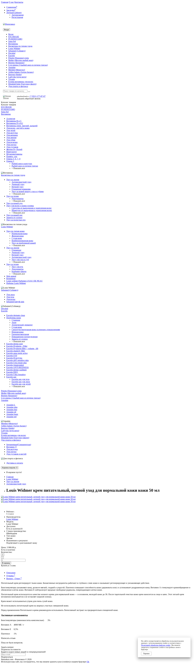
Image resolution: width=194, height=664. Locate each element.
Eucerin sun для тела (20, 379)
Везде (10, 34)
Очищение (16, 250)
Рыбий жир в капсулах (22, 163)
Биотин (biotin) (15, 74)
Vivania (11, 79)
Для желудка (12, 133)
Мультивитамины (14, 154)
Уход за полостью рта (15, 220)
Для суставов (12, 147)
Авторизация (17, 15)
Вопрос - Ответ (14, 578)
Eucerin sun (11, 377)
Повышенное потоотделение (25, 337)
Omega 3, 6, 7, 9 (13, 159)
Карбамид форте (19, 271)
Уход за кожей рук (14, 203)
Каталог (8, 105)
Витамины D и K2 (14, 123)
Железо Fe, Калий (14, 149)
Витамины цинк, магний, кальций (21, 126)
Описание (10, 573)
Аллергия (10, 118)
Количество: (6, 552)
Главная (4, 2)
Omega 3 (10, 161)
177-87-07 (37, 96)
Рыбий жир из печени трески (25, 166)
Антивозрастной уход (21, 182)
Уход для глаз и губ (20, 259)
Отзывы (10, 576)
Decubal (11, 53)
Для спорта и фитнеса (18, 86)
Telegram (6, 98)
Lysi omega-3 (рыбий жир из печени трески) (28, 65)
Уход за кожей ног (14, 215)
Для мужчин (12, 142)
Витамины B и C (14, 121)
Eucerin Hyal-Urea (14, 358)
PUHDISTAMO (15, 39)
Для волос (10, 299)
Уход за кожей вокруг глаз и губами (28, 191)
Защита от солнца (14, 217)
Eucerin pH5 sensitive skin (17, 360)
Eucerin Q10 (11, 355)
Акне (14, 322)
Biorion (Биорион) (16, 63)
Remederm (10, 278)
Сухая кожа (17, 238)
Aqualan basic (12, 414)
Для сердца (11, 145)
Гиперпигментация (20, 334)
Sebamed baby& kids (15, 302)
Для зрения (11, 137)
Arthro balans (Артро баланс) (21, 72)
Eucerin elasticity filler (15, 351)
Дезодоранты (17, 198)
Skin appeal (11, 276)
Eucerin (11, 55)
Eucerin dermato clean (15, 315)
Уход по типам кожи (15, 231)
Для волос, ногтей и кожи (18, 128)
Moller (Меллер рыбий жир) (20, 60)
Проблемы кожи (13, 318)
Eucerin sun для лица (21, 382)
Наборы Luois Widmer (16, 283)
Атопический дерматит (22, 325)
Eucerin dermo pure (14, 344)
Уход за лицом (12, 179)
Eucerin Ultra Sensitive (16, 374)
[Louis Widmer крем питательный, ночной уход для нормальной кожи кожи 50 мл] (38, 497)
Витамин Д (11, 447)
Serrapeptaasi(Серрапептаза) (18, 444)
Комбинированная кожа (22, 241)
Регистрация (17, 17)
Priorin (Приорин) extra (18, 58)
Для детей (10, 130)
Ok (88, 662)
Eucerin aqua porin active (17, 353)
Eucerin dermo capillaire (16, 370)
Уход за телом (12, 196)
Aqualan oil (11, 412)
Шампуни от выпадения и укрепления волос (32, 210)
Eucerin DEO (12, 372)
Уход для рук (17, 267)
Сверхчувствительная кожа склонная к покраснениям (36, 329)
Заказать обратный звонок (29, 98)
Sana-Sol (12, 41)
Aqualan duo (11, 409)
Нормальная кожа (19, 233)
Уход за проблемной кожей (24, 243)
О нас (11, 2)
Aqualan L (10, 405)
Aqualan (11, 67)
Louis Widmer (14, 48)
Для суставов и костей (16, 454)
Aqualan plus (11, 407)
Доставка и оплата (14, 463)
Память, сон (11, 156)
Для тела (10, 297)
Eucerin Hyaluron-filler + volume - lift (22, 348)
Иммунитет (11, 152)
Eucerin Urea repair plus (16, 363)
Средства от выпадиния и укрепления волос (32, 208)
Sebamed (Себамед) (16, 51)
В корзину (6, 563)
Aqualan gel (11, 417)
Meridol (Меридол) (16, 70)
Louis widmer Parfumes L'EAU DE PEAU (24, 281)
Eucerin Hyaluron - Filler (16, 346)
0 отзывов (10, 514)
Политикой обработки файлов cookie (155, 645)
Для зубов (10, 140)
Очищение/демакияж (21, 189)
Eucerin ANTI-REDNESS (17, 367)
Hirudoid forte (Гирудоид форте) (22, 84)
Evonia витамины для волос (20, 82)
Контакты (18, 2)
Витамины (13, 44)
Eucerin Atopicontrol (15, 365)
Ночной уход (17, 187)
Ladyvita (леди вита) (17, 77)
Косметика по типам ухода (20, 46)
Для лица (10, 294)
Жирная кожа (18, 236)
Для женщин (12, 135)
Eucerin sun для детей (21, 384)
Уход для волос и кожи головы (20, 206)
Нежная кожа (17, 332)
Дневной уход (18, 184)
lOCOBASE (13, 37)
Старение (16, 320)
